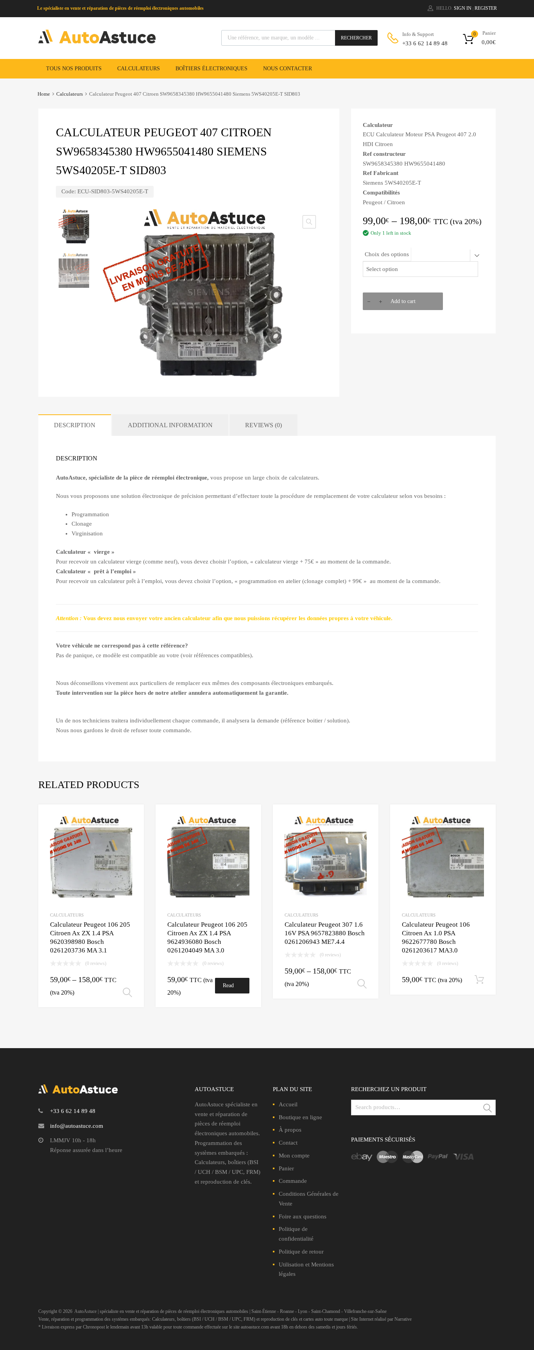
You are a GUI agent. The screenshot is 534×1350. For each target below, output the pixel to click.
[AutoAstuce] (97, 41)
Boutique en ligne (300, 1117)
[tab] (74, 425)
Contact (288, 1143)
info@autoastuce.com (76, 1126)
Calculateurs (138, 68)
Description (74, 425)
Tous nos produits (74, 68)
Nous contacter (287, 68)
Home (44, 94)
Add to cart (403, 301)
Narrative (403, 1319)
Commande (293, 1181)
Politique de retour (301, 1251)
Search (488, 1109)
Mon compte (294, 1155)
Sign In (462, 8)
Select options (127, 993)
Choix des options (387, 254)
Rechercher (356, 38)
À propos (290, 1130)
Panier (286, 1168)
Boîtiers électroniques (211, 68)
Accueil (288, 1104)
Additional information (170, 425)
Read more (228, 988)
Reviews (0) (263, 425)
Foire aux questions (302, 1216)
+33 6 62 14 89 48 (421, 43)
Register (486, 8)
